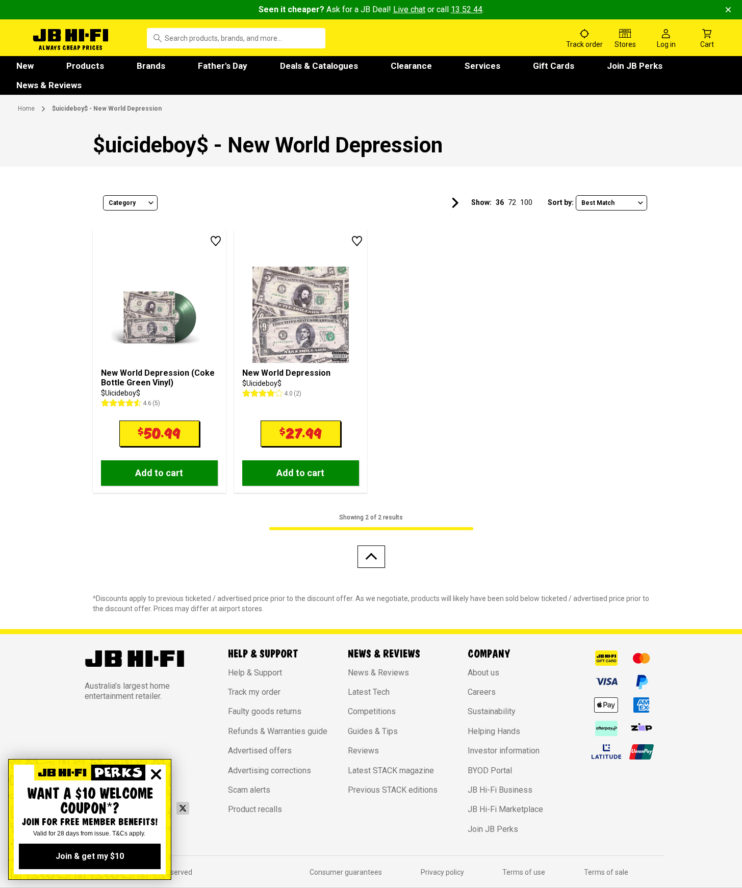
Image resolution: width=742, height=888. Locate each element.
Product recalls (255, 809)
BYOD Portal (490, 770)
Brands (151, 66)
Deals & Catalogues (319, 66)
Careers (482, 692)
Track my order (254, 692)
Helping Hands (494, 731)
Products (85, 66)
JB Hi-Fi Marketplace (505, 809)
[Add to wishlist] (216, 241)
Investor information (504, 750)
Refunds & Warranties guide (277, 731)
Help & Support (255, 672)
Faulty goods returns (264, 711)
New (25, 66)
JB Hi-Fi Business (500, 790)
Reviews (363, 750)
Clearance (411, 66)
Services (482, 66)
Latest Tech (369, 692)
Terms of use (523, 872)
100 (526, 202)
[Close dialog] (156, 774)
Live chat (409, 9)
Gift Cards (553, 66)
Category (122, 202)
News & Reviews (49, 85)
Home (26, 108)
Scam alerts (249, 790)
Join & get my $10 (90, 856)
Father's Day (222, 66)
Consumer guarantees (346, 872)
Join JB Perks (634, 66)
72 (512, 202)
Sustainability (492, 711)
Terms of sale (606, 872)
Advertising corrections (269, 770)
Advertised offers (260, 750)
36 (500, 202)
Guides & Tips (373, 731)
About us (483, 672)
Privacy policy (442, 872)
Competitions (372, 711)
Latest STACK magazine (391, 770)
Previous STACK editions (393, 790)
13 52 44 (466, 9)
